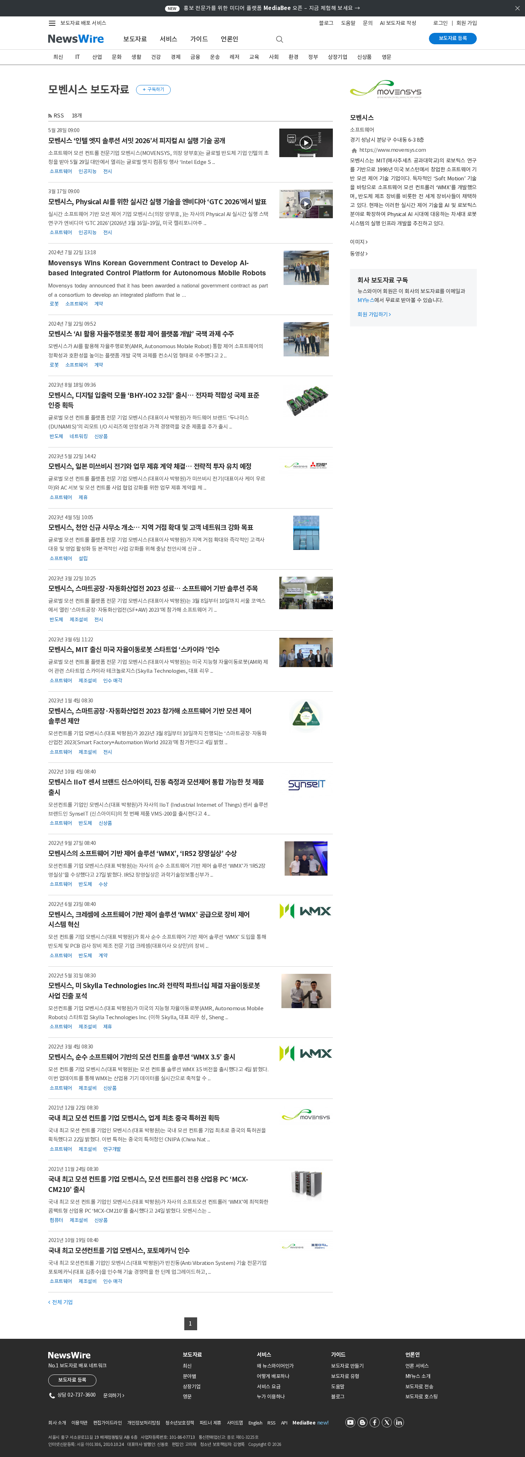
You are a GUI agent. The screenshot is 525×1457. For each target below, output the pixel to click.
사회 (274, 57)
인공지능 (87, 171)
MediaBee (303, 1423)
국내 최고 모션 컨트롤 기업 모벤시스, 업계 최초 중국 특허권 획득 (134, 1118)
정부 (313, 57)
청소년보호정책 (179, 1423)
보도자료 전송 (419, 1386)
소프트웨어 (61, 171)
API (284, 1423)
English (255, 1423)
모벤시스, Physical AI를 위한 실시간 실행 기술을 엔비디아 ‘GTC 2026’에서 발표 (157, 201)
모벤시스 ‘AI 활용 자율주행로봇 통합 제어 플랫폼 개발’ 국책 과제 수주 (141, 334)
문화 (116, 57)
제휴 (83, 497)
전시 (107, 171)
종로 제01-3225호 (242, 1437)
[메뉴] (53, 23)
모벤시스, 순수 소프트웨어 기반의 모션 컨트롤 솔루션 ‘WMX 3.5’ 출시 (141, 1057)
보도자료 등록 (453, 38)
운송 (215, 57)
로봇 (54, 303)
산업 (97, 57)
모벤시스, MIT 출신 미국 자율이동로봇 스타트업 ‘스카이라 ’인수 (134, 649)
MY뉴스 (366, 300)
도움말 (348, 23)
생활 (136, 57)
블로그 (326, 23)
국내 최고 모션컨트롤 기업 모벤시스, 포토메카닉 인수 (119, 1250)
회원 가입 (466, 23)
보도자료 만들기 (347, 1366)
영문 (386, 57)
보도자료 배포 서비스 (83, 23)
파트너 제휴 (210, 1423)
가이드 (199, 39)
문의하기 (113, 1395)
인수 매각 (112, 680)
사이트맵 (235, 1423)
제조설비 (79, 619)
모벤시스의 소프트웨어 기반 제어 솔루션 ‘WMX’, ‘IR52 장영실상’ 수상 (142, 853)
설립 (83, 558)
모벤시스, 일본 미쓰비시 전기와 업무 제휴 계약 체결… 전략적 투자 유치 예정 (149, 466)
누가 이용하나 (271, 1396)
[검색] (279, 39)
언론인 (230, 39)
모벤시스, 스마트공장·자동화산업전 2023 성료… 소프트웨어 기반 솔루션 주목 (153, 588)
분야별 (189, 1376)
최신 (58, 57)
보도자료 (135, 39)
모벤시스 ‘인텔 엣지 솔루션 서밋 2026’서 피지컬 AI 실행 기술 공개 (136, 140)
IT (77, 57)
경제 (175, 57)
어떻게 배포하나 (273, 1376)
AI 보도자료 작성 (398, 23)
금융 (195, 57)
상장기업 (337, 57)
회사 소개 (57, 1423)
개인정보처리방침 (143, 1423)
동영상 (357, 253)
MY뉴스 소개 (418, 1376)
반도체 (56, 436)
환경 (293, 57)
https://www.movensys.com (392, 149)
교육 (254, 57)
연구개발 (112, 1149)
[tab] (217, 1354)
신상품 (364, 57)
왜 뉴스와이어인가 (275, 1366)
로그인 (440, 23)
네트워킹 (79, 436)
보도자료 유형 (345, 1376)
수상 (103, 884)
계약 (98, 303)
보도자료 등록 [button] (72, 1380)
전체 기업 (60, 1302)
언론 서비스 (417, 1366)
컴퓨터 (56, 1220)
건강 (156, 57)
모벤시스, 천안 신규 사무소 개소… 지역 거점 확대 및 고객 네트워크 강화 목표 (150, 527)
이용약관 (79, 1423)
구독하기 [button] (153, 89)
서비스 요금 (268, 1386)
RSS (59, 115)
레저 (234, 57)
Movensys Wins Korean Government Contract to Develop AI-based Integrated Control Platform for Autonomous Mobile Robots (157, 268)
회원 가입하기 (374, 314)
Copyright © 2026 (264, 1444)
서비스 (169, 39)
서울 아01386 (89, 1444)
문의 (367, 23)
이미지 (357, 242)
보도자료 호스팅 (421, 1396)
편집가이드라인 (107, 1423)
